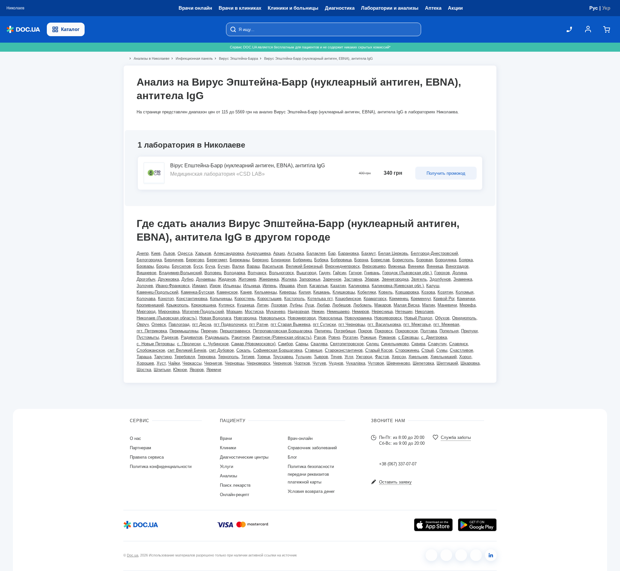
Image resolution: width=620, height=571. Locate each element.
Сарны (301, 343)
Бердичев (173, 259)
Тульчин (303, 356)
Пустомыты (148, 337)
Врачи (226, 438)
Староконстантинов (344, 350)
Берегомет (217, 259)
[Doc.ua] (23, 29)
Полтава (428, 330)
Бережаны (240, 259)
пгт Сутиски (324, 324)
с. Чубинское (216, 343)
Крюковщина (203, 305)
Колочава (146, 298)
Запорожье (309, 279)
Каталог (70, 29)
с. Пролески (189, 343)
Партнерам (140, 447)
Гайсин (339, 272)
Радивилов (191, 337)
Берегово (195, 259)
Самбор (285, 343)
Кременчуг (421, 298)
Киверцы (287, 292)
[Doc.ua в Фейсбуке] (431, 555)
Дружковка (168, 279)
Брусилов (181, 266)
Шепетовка (423, 363)
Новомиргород (302, 318)
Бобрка (321, 259)
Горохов (442, 272)
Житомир (247, 279)
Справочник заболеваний (312, 447)
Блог (292, 457)
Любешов (341, 305)
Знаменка (462, 279)
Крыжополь (177, 305)
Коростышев (269, 298)
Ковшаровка (407, 292)
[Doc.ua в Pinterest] (491, 555)
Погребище (345, 330)
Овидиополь (464, 318)
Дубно (187, 279)
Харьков (203, 253)
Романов (387, 337)
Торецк (263, 356)
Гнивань (372, 272)
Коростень (244, 298)
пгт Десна (201, 324)
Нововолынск (272, 318)
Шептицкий (447, 363)
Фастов (382, 356)
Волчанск (257, 272)
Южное (180, 369)
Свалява (319, 343)
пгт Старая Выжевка (290, 324)
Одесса (185, 253)
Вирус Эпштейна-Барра (235, 58)
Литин (262, 305)
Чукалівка (355, 363)
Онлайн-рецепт (234, 494)
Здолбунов (440, 279)
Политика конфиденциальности (160, 466)
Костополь (294, 298)
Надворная (298, 311)
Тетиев (247, 356)
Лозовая (279, 305)
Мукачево (275, 311)
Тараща (144, 356)
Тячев (336, 356)
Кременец (398, 298)
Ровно (334, 337)
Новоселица (330, 318)
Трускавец (283, 356)
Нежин (318, 311)
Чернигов (213, 363)
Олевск (158, 324)
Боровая (424, 259)
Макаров (382, 305)
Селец (372, 343)
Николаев (424, 311)
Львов (169, 253)
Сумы (441, 350)
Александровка (229, 253)
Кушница (245, 305)
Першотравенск (235, 330)
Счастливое (461, 350)
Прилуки (469, 330)
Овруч (143, 324)
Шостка (144, 369)
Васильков (272, 266)
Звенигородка (395, 279)
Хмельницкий (443, 356)
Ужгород (364, 356)
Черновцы (234, 363)
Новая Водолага (215, 318)
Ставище (313, 350)
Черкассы (192, 363)
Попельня (449, 330)
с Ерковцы (408, 337)
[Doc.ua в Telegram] (461, 555)
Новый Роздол (418, 318)
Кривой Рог (443, 298)
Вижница (396, 266)
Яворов (197, 369)
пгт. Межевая (446, 324)
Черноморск (258, 363)
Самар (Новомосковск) (253, 343)
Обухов (442, 318)
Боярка (466, 259)
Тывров (321, 356)
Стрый (427, 350)
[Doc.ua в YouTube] (476, 555)
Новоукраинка (358, 318)
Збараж (372, 279)
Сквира (418, 343)
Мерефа (468, 305)
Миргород (146, 311)
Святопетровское (347, 343)
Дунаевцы (205, 279)
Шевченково (398, 363)
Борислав (380, 259)
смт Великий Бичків (187, 350)
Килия (305, 292)
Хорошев (145, 363)
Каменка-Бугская (197, 292)
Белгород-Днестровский (434, 253)
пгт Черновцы (351, 324)
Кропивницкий (150, 305)
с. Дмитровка (434, 337)
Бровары (145, 266)
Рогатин (350, 337)
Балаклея (316, 253)
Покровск (384, 330)
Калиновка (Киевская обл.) (398, 285)
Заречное (332, 279)
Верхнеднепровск (342, 266)
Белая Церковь (393, 253)
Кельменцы (265, 292)
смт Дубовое (221, 350)
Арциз (279, 253)
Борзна (361, 259)
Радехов (169, 337)
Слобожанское (151, 350)
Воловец (212, 272)
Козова (428, 292)
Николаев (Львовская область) (167, 318)
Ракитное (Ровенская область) (281, 337)
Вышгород (306, 272)
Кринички (466, 298)
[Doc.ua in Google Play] (477, 524)
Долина (459, 272)
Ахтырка (295, 253)
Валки (238, 266)
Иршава (286, 285)
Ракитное (241, 337)
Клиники (228, 447)
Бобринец (302, 259)
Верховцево (374, 266)
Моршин (234, 311)
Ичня (302, 285)
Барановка (348, 253)
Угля (349, 356)
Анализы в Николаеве (149, 58)
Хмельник (418, 356)
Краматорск (375, 298)
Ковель (385, 292)
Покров (365, 330)
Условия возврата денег (311, 491)
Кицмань (321, 292)
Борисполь (403, 259)
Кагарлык (318, 285)
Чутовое (376, 363)
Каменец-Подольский (157, 292)
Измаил (199, 285)
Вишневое (146, 272)
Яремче (213, 369)
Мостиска (254, 311)
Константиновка (191, 298)
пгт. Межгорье (417, 324)
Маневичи (447, 305)
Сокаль (243, 350)
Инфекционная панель (191, 58)
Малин (428, 305)
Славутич (437, 343)
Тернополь (228, 356)
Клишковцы (344, 292)
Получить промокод (446, 173)
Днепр (143, 253)
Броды (162, 266)
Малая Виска (406, 305)
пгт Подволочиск (230, 324)
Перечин (209, 330)
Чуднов (336, 363)
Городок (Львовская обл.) (407, 272)
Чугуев (319, 363)
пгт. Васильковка (384, 324)
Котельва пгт (320, 298)
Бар (332, 253)
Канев (246, 292)
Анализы (228, 475)
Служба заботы (456, 437)
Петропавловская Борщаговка (282, 330)
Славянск (458, 343)
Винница (435, 266)
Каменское (227, 292)
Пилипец (323, 330)
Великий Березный (304, 266)
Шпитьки (162, 369)
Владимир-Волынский (180, 272)
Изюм (215, 285)
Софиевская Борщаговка (277, 350)
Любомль (362, 305)
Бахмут (368, 253)
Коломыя (464, 292)
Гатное (355, 272)
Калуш (432, 285)
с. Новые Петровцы (155, 343)
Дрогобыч (146, 279)
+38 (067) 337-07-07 (398, 464)
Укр (606, 8)
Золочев (145, 285)
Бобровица (341, 259)
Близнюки (280, 259)
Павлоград (179, 324)
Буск (198, 266)
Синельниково (395, 343)
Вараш (253, 266)
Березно (260, 259)
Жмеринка (269, 279)
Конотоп (166, 298)
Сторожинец (407, 350)
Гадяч (324, 272)
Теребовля (184, 356)
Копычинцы (221, 298)
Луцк (309, 305)
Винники (416, 266)
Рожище (368, 337)
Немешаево (338, 311)
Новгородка (245, 318)
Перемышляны (184, 330)
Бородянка (445, 259)
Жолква (288, 279)
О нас (135, 438)
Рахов (320, 337)
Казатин (338, 285)
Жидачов (227, 279)
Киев (155, 253)
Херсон (399, 356)
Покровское (406, 330)
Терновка (206, 356)
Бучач (224, 266)
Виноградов (457, 266)
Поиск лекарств (235, 485)
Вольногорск (281, 272)
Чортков (302, 363)
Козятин (445, 292)
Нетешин (403, 311)
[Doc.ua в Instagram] (446, 555)
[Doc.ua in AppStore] (433, 524)
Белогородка (149, 259)
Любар (323, 305)
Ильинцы (232, 285)
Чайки (174, 363)
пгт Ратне (258, 324)
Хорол (465, 356)
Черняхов (282, 363)
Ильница (251, 285)
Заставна (353, 279)
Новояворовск (388, 318)
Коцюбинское (348, 298)
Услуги (226, 466)
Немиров (360, 311)
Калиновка (358, 285)
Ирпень (270, 285)
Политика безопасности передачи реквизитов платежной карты (311, 474)
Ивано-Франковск (173, 285)
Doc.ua (132, 555)
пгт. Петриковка (152, 330)
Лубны (296, 305)
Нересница (382, 311)
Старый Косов (379, 350)
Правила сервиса (147, 457)
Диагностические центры (244, 457)
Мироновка (169, 311)
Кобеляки (366, 292)
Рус (593, 8)
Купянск (226, 305)
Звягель (419, 279)
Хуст (161, 363)
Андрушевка (258, 253)
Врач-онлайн (300, 438)
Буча (210, 266)
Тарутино (163, 356)
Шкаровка (470, 363)
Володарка (234, 272)
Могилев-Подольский (203, 311)
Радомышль (217, 337)
